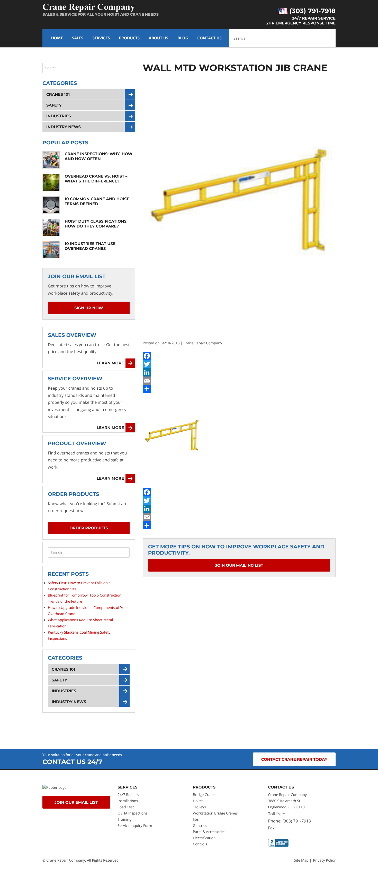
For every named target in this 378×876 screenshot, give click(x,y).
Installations (128, 801)
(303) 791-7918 (312, 11)
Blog (182, 38)
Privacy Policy (324, 860)
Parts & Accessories (209, 831)
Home (57, 38)
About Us (158, 38)
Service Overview (75, 379)
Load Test (126, 807)
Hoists (198, 801)
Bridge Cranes (204, 794)
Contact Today (294, 759)
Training (125, 819)
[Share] (239, 389)
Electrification (204, 838)
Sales (77, 38)
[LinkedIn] (239, 372)
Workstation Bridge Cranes (215, 813)
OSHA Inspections (133, 813)
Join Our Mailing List (239, 565)
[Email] (239, 380)
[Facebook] (239, 356)
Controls (200, 844)
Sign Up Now (88, 307)
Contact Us (209, 38)
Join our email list (76, 802)
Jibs (196, 819)
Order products (88, 527)
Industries (58, 115)
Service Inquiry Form (135, 825)
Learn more (110, 363)
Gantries (200, 825)
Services (101, 38)
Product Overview (77, 444)
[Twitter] (239, 364)
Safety (54, 105)
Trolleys (199, 807)
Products (129, 38)
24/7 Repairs (128, 794)
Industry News (63, 126)
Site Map (301, 860)
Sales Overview (72, 335)
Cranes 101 (58, 94)
